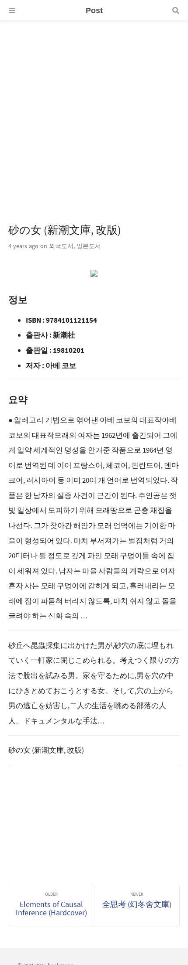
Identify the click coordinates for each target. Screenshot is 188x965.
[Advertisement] (94, 114)
